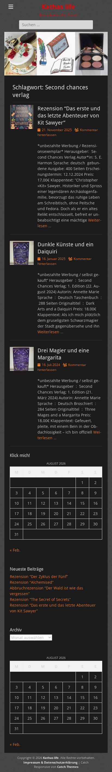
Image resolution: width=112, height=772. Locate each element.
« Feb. (15, 550)
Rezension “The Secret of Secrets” (40, 599)
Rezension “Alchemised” (32, 582)
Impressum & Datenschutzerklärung (50, 762)
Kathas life (58, 7)
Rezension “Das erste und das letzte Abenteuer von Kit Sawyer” (69, 115)
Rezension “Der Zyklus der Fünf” (39, 576)
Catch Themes (67, 767)
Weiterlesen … (50, 331)
